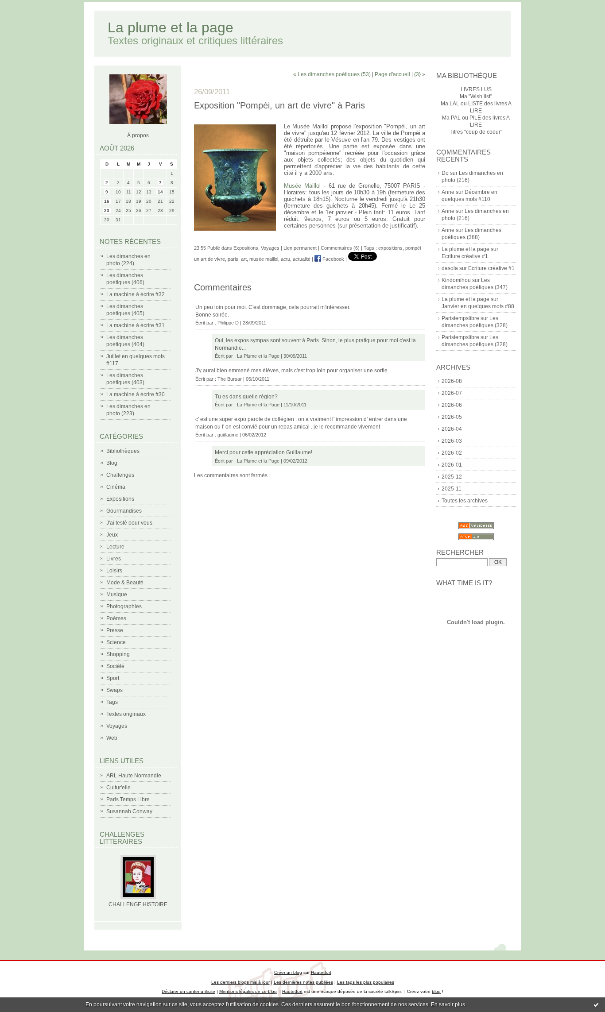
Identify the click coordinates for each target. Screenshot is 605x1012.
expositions (390, 248)
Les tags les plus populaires (365, 982)
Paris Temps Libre (128, 799)
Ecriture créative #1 (465, 256)
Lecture (115, 547)
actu (285, 259)
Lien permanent (300, 248)
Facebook (332, 259)
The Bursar (229, 379)
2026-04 (452, 429)
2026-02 (452, 453)
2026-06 (452, 405)
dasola (450, 268)
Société (115, 666)
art (244, 259)
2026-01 (452, 465)
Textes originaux (126, 714)
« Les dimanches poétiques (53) (332, 74)
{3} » (419, 74)
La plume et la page (170, 27)
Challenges (120, 475)
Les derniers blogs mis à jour (240, 982)
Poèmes (116, 618)
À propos (138, 135)
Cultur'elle (118, 787)
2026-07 (452, 393)
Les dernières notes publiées (303, 982)
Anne (448, 192)
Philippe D (228, 322)
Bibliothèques (123, 451)
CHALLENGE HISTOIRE (138, 904)
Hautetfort (321, 972)
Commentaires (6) (340, 248)
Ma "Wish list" (476, 96)
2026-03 (452, 441)
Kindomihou (456, 280)
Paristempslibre (460, 318)
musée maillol (263, 259)
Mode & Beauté (124, 582)
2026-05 (452, 417)
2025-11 (452, 489)
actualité (301, 259)
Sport (112, 678)
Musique (116, 594)
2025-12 (452, 477)
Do (445, 173)
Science (116, 642)
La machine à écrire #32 (135, 294)
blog (436, 991)
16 (106, 201)
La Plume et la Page (258, 356)
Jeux (112, 535)
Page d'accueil (392, 74)
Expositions (120, 499)
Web (111, 738)
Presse (114, 630)
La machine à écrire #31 (135, 325)
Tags (112, 702)
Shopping (118, 654)
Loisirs (114, 571)
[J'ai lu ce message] (596, 1004)
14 (160, 191)
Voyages (116, 726)
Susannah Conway (129, 811)
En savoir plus (448, 1004)
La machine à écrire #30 (135, 394)
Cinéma (115, 487)
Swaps (114, 690)
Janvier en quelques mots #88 (478, 306)
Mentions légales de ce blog (248, 991)
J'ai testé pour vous (129, 523)
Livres (113, 559)
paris (233, 259)
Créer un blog (288, 972)
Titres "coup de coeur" (476, 132)
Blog (111, 463)
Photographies (124, 606)
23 (106, 210)
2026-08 (452, 381)
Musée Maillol (302, 185)
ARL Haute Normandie (133, 776)
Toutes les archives (465, 501)
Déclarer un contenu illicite (188, 991)
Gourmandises (124, 511)
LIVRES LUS (476, 89)
